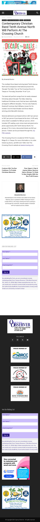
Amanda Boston (8, 37)
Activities (9, 17)
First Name (6, 252)
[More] (35, 157)
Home (3, 17)
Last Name (6, 258)
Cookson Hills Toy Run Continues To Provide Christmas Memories (9, 170)
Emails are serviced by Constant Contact (13, 288)
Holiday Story (27, 20)
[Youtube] (27, 340)
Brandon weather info (16, 308)
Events (21, 20)
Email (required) (7, 265)
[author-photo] (20, 192)
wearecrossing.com (27, 145)
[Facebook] (12, 340)
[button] (3, 12)
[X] (22, 340)
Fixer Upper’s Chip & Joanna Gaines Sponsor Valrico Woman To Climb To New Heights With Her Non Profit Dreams (30, 172)
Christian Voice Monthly (13, 20)
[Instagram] (17, 340)
